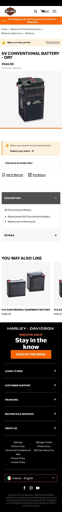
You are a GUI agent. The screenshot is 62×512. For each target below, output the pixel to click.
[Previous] (1, 20)
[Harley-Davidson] (31, 328)
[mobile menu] (53, 11)
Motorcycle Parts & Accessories (26, 29)
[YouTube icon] (38, 488)
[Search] (36, 11)
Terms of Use (18, 446)
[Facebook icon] (24, 488)
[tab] (31, 128)
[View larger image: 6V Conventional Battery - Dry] (31, 99)
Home (4, 29)
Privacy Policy (18, 458)
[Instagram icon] (31, 488)
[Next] (60, 20)
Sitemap (18, 442)
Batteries (29, 33)
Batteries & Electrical (12, 33)
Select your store (20, 150)
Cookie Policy (18, 462)
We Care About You (44, 450)
